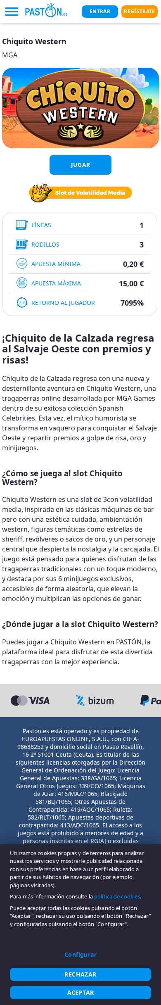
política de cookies (117, 896)
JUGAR (80, 165)
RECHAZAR (80, 974)
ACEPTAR (80, 992)
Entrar (100, 11)
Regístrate (139, 11)
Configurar (80, 954)
